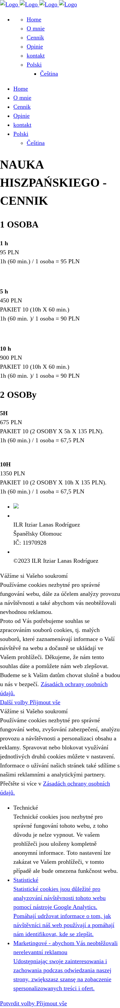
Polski (34, 64)
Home (34, 19)
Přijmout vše (45, 702)
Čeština (49, 73)
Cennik (35, 37)
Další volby (15, 702)
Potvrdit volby (18, 1003)
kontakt (36, 55)
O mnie (36, 28)
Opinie (35, 46)
